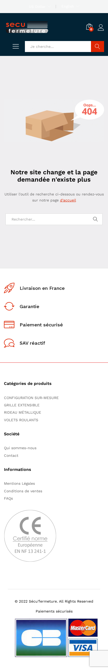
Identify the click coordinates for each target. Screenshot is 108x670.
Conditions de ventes (24, 491)
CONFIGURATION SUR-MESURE (31, 398)
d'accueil (68, 200)
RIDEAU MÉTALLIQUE (22, 412)
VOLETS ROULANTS (21, 420)
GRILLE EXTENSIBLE (22, 405)
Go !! (97, 46)
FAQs (8, 498)
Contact (11, 455)
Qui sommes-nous (20, 448)
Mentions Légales (19, 483)
